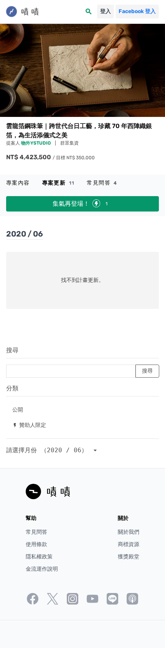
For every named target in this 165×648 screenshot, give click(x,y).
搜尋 (12, 350)
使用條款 (36, 544)
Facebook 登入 (137, 11)
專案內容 (18, 183)
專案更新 (58, 183)
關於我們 (128, 532)
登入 (105, 11)
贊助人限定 (29, 424)
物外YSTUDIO (36, 143)
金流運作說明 (42, 569)
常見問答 (102, 183)
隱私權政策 (39, 556)
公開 (17, 409)
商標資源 (128, 544)
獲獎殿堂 (128, 556)
